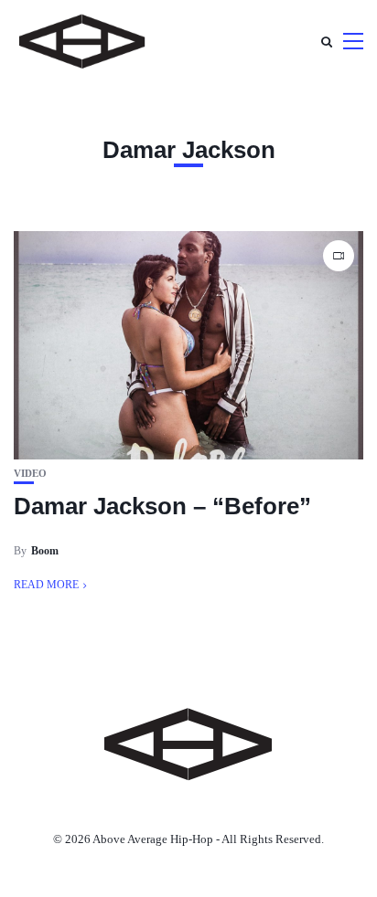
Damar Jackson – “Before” (162, 506)
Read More (46, 584)
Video (30, 474)
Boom (45, 550)
